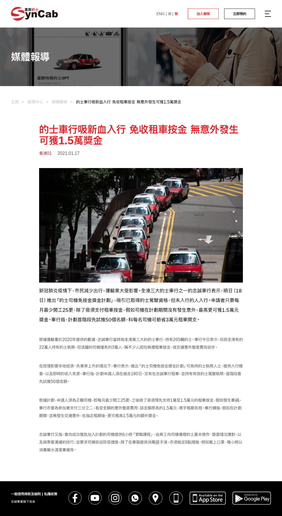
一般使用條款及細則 (26, 494)
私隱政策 (50, 494)
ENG (160, 14)
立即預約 (239, 14)
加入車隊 (203, 14)
